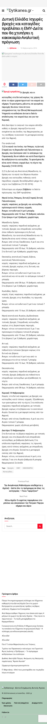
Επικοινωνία (8, 706)
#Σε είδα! (5, 636)
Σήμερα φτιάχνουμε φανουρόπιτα (15, 666)
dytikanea (12, 48)
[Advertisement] (24, 3)
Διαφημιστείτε (37, 703)
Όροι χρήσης (6, 703)
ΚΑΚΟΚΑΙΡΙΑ (28, 468)
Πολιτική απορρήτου (21, 703)
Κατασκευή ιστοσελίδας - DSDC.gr (19, 693)
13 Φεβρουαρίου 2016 (28, 48)
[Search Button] (39, 526)
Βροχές (11, 468)
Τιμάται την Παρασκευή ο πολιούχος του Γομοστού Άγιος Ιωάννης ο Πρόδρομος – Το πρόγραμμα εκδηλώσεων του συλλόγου (22, 651)
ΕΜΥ (18, 468)
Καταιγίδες (7, 472)
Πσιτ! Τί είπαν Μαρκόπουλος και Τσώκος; (18, 644)
